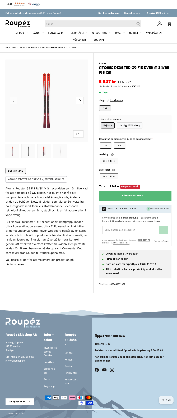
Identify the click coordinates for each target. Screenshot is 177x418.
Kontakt (69, 360)
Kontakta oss (132, 13)
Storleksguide (116, 100)
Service (69, 366)
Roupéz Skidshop (19, 413)
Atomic (102, 63)
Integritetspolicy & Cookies (50, 351)
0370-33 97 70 (144, 240)
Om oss (69, 353)
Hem (8, 47)
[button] (23, 4)
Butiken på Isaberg (109, 13)
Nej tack (108, 125)
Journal (99, 40)
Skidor (15, 47)
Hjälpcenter (71, 373)
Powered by (161, 241)
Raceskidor (32, 47)
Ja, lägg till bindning (129, 125)
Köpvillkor (49, 362)
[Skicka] (163, 230)
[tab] (16, 171)
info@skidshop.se (121, 242)
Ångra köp (49, 386)
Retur (47, 379)
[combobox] (93, 23)
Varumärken (154, 33)
